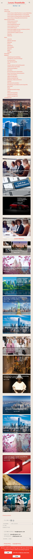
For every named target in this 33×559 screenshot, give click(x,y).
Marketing (9, 45)
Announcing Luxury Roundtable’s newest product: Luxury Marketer (16, 250)
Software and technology (13, 89)
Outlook (9, 81)
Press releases (10, 47)
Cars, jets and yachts (12, 62)
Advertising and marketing (13, 57)
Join (19, 5)
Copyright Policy (17, 543)
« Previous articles (6, 515)
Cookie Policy (7, 546)
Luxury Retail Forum (12, 27)
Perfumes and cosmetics (13, 83)
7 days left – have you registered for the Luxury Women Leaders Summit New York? (15, 428)
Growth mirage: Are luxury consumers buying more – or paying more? (15, 349)
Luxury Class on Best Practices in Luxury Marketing (19, 13)
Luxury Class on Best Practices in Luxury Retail (18, 14)
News (5, 37)
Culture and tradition (12, 68)
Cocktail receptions (12, 22)
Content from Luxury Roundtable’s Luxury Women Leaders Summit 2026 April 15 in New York (15, 507)
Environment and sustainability (14, 71)
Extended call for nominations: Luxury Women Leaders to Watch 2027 (16, 171)
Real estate (10, 86)
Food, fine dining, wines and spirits (15, 73)
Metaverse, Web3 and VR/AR (14, 79)
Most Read (15, 5)
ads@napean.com (17, 536)
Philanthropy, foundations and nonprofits (17, 84)
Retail (8, 50)
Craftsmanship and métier (13, 66)
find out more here (24, 552)
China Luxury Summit (12, 21)
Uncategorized (7, 97)
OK (8, 552)
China (8, 63)
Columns (9, 39)
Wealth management (12, 96)
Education (9, 70)
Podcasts (9, 34)
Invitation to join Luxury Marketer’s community (22, 199)
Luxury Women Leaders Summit (15, 32)
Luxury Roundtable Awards (13, 31)
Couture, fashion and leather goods (16, 65)
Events (8, 44)
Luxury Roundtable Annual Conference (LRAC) (18, 29)
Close (16, 556)
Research (9, 49)
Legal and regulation (12, 76)
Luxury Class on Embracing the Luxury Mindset (18, 16)
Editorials (9, 42)
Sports (8, 91)
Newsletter (7, 53)
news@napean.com (15, 534)
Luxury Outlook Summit (13, 26)
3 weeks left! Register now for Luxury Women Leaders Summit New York (15, 457)
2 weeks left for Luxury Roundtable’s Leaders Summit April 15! (23, 437)
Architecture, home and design (14, 58)
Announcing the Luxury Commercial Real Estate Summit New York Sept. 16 (23, 121)
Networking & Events (9, 19)
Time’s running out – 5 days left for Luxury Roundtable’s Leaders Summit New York (16, 409)
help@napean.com (20, 531)
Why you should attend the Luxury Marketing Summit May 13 (17, 328)
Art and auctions (11, 60)
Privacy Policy (7, 543)
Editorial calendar (11, 40)
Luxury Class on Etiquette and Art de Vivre (17, 18)
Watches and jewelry (12, 94)
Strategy (9, 52)
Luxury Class (7, 11)
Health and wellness (12, 75)
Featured (6, 9)
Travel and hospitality (12, 92)
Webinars (9, 35)
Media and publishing (12, 78)
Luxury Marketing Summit (13, 24)
